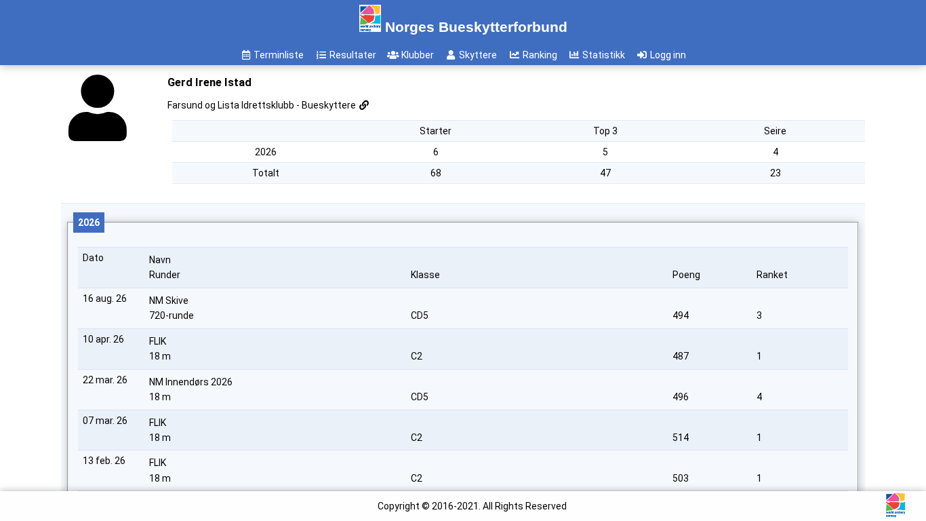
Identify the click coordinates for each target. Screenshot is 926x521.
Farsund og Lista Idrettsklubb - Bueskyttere (262, 105)
